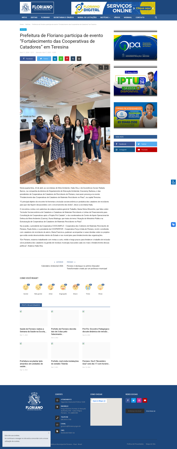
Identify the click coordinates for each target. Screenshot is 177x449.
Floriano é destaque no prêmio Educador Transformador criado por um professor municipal (87, 267)
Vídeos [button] (117, 17)
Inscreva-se (150, 411)
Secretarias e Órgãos (64, 17)
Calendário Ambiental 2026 (52, 266)
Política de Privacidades (135, 444)
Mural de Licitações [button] (87, 17)
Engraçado (63, 294)
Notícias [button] (104, 17)
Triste (88, 294)
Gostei (25, 294)
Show (100, 294)
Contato (140, 17)
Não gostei (38, 294)
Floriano (45, 17)
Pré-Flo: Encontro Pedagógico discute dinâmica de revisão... (95, 330)
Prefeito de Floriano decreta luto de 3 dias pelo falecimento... (63, 331)
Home (22, 24)
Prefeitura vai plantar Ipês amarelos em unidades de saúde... (31, 364)
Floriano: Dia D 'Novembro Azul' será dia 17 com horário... (96, 362)
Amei (50, 294)
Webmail (128, 17)
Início (24, 17)
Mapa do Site (150, 444)
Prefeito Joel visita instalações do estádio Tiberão (65, 362)
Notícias (27, 24)
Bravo (75, 294)
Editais (34, 17)
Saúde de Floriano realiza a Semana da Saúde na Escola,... (33, 330)
